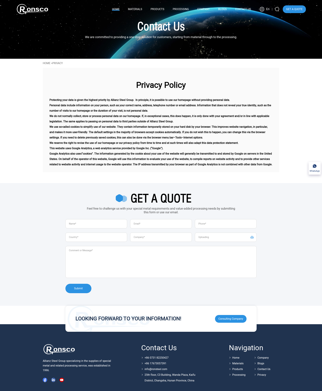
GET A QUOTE (294, 9)
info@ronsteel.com (156, 369)
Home (46, 63)
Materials (238, 363)
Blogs (260, 363)
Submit (78, 288)
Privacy (261, 375)
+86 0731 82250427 (157, 358)
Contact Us (263, 369)
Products (237, 369)
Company (263, 358)
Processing (239, 375)
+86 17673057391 (155, 363)
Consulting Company (230, 319)
